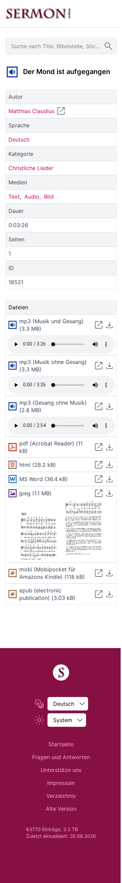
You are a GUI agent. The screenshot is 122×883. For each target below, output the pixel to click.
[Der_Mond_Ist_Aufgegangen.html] (12, 464)
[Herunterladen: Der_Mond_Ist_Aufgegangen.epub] (109, 594)
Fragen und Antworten (61, 757)
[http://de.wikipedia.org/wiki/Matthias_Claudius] (61, 111)
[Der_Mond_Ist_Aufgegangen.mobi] (12, 573)
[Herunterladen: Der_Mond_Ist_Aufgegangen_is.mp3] (109, 324)
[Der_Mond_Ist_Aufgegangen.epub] (12, 594)
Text (14, 196)
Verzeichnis (61, 795)
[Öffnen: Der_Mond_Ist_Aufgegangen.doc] (98, 479)
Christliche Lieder (30, 168)
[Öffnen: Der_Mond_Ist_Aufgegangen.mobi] (98, 573)
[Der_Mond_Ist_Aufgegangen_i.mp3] (12, 365)
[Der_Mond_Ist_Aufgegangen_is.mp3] (12, 72)
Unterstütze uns (61, 770)
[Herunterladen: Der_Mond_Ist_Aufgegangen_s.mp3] (109, 406)
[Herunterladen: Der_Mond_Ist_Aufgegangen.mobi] (109, 573)
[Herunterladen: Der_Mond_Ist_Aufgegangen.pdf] (109, 447)
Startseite (61, 744)
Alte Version (61, 808)
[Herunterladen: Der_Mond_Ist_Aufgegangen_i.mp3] (109, 365)
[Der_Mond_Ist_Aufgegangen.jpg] (12, 493)
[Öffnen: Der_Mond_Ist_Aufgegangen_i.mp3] (98, 365)
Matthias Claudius (31, 111)
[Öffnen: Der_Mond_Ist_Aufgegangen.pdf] (98, 447)
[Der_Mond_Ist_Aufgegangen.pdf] (12, 447)
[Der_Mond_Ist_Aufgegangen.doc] (12, 479)
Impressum (61, 782)
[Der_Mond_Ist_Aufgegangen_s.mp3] (12, 406)
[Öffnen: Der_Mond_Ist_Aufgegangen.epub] (98, 594)
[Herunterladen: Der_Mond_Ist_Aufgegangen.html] (109, 464)
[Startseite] (61, 672)
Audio (31, 196)
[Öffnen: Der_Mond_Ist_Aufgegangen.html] (98, 464)
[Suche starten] (108, 46)
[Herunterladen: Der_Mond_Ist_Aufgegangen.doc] (109, 479)
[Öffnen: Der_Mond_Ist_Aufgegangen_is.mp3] (98, 324)
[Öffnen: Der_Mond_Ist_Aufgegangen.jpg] (98, 493)
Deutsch (18, 139)
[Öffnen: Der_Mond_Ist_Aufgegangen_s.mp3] (98, 406)
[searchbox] (61, 46)
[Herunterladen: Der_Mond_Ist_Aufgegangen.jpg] (109, 493)
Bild (49, 196)
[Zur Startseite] (38, 13)
